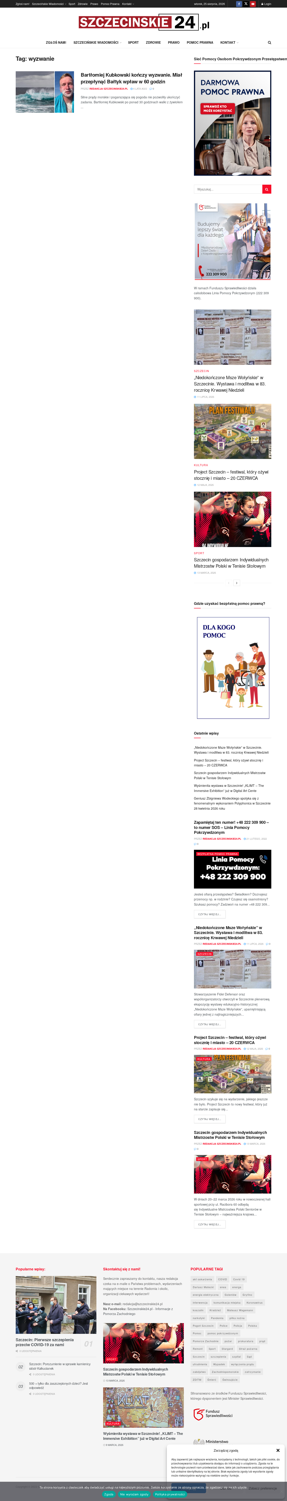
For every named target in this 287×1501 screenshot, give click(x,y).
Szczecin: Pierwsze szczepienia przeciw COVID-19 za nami (45, 1342)
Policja (238, 1325)
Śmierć (211, 1379)
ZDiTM (197, 1379)
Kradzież (215, 1310)
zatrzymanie (253, 1371)
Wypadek (219, 1364)
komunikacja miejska (227, 1302)
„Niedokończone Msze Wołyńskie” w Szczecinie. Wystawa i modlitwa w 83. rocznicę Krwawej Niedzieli (230, 383)
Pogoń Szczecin (203, 1325)
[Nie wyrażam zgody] (281, 1491)
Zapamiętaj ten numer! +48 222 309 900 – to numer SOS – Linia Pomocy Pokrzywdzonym (231, 827)
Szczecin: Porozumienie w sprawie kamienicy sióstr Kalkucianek (59, 1366)
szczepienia (218, 1356)
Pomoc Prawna (110, 4)
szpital (236, 1356)
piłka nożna (237, 1318)
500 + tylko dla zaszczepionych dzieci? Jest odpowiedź (58, 1385)
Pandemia (217, 1318)
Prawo (94, 4)
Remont (198, 1348)
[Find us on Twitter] (246, 4)
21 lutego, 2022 (256, 838)
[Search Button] (269, 42)
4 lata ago (140, 88)
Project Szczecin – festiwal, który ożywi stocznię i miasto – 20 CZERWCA (231, 474)
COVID (222, 1279)
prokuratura (245, 1341)
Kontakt (126, 4)
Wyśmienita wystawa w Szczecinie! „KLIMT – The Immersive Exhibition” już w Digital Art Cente (143, 1436)
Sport (72, 4)
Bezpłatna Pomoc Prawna (218, 854)
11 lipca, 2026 (254, 943)
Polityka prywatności (170, 1494)
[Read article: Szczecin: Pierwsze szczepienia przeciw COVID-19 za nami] (56, 1305)
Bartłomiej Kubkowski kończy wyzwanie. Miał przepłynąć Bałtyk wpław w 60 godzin (131, 78)
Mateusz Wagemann (240, 1310)
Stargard (227, 1348)
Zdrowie (83, 4)
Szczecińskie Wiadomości (48, 4)
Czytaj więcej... (212, 914)
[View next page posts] (236, 583)
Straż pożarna (248, 1348)
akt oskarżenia (202, 1279)
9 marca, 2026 (114, 1445)
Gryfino (247, 1294)
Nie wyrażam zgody (134, 1494)
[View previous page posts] (228, 583)
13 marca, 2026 (255, 1143)
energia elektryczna (206, 1294)
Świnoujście (230, 1379)
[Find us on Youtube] (253, 4)
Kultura (201, 465)
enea (223, 1287)
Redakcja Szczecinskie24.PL (108, 88)
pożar (228, 1341)
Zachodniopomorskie (225, 1371)
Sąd (249, 1356)
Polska (252, 1325)
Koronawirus (255, 1302)
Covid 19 (239, 1279)
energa (236, 1287)
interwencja (200, 1302)
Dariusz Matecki (203, 1287)
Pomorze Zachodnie (206, 1341)
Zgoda (108, 1494)
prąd (262, 1341)
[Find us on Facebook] (239, 4)
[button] (278, 1450)
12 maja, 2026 (254, 1048)
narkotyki (199, 1318)
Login (267, 4)
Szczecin (201, 371)
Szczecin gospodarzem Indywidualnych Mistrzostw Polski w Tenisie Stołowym (231, 562)
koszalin (198, 1310)
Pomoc (197, 1333)
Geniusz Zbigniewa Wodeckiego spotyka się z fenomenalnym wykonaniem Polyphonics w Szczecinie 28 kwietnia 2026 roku (232, 803)
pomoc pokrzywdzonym (223, 1333)
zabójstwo (199, 1371)
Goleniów (231, 1294)
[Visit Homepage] (143, 22)
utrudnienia (200, 1364)
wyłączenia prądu (242, 1364)
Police (224, 1325)
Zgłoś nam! (22, 4)
